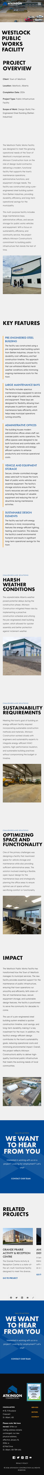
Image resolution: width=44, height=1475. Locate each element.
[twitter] (16, 1297)
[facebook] (11, 1297)
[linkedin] (22, 1297)
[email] (27, 1297)
